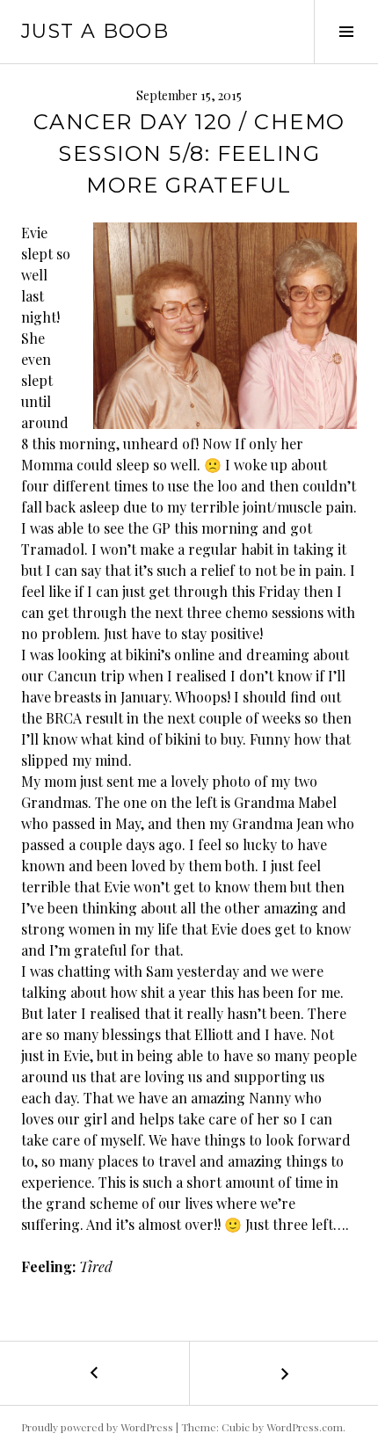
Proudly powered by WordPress (97, 1427)
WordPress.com (304, 1427)
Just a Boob (95, 31)
